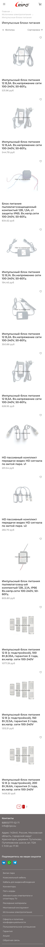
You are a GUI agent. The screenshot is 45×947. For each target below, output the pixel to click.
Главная (6, 11)
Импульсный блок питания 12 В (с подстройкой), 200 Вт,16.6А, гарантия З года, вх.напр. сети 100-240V (21, 784)
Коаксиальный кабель (14, 877)
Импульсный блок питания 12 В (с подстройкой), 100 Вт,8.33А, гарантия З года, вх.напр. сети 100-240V (21, 654)
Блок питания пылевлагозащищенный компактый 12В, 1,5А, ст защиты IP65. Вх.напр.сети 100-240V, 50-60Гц (20, 210)
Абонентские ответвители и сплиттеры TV (17, 897)
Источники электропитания (16, 14)
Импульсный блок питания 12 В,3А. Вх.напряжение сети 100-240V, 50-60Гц (22, 83)
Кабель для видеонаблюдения (19, 882)
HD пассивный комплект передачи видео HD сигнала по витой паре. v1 (22, 461)
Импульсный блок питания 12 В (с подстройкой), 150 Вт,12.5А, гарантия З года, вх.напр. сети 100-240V (21, 719)
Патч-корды (9, 891)
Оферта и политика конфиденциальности (14, 920)
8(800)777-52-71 (11, 822)
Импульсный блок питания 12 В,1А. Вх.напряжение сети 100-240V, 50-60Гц (21, 275)
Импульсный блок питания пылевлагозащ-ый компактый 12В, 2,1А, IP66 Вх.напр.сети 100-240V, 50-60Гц (21, 588)
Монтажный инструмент (16, 907)
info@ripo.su (9, 826)
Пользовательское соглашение (19, 927)
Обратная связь (11, 940)
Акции (6, 936)
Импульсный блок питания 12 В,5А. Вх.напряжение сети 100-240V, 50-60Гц (22, 399)
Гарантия (8, 931)
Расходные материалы (14, 903)
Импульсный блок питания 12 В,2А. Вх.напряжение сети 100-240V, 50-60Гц (22, 337)
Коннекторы (9, 886)
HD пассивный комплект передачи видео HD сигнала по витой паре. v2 (22, 522)
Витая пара (9, 873)
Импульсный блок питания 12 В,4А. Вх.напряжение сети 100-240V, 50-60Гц (22, 145)
